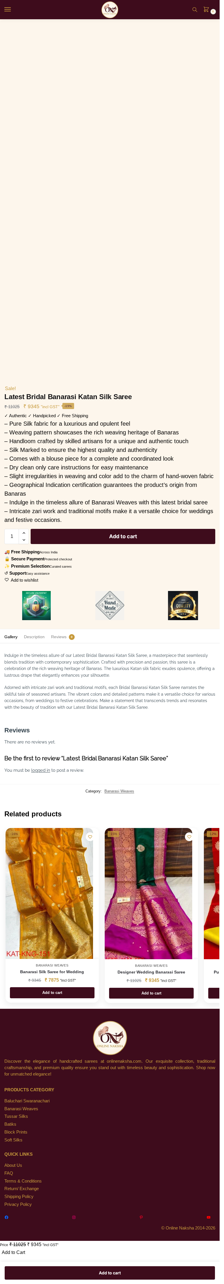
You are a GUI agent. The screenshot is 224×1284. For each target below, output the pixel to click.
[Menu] (13, 9)
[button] (208, 10)
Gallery (11, 636)
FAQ (8, 1173)
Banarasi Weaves (119, 791)
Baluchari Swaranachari (27, 1101)
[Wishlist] (90, 836)
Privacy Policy (18, 1204)
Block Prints (15, 1132)
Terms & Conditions (23, 1181)
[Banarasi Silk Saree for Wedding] (49, 893)
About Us (13, 1165)
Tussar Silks (16, 1116)
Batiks (10, 1124)
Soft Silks (13, 1140)
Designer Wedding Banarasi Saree (151, 972)
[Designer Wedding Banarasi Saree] (148, 893)
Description (34, 636)
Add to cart (123, 536)
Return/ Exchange (21, 1188)
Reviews (58, 636)
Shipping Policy (19, 1196)
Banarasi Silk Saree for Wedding (52, 972)
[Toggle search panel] (195, 9)
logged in (40, 770)
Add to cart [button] (52, 992)
